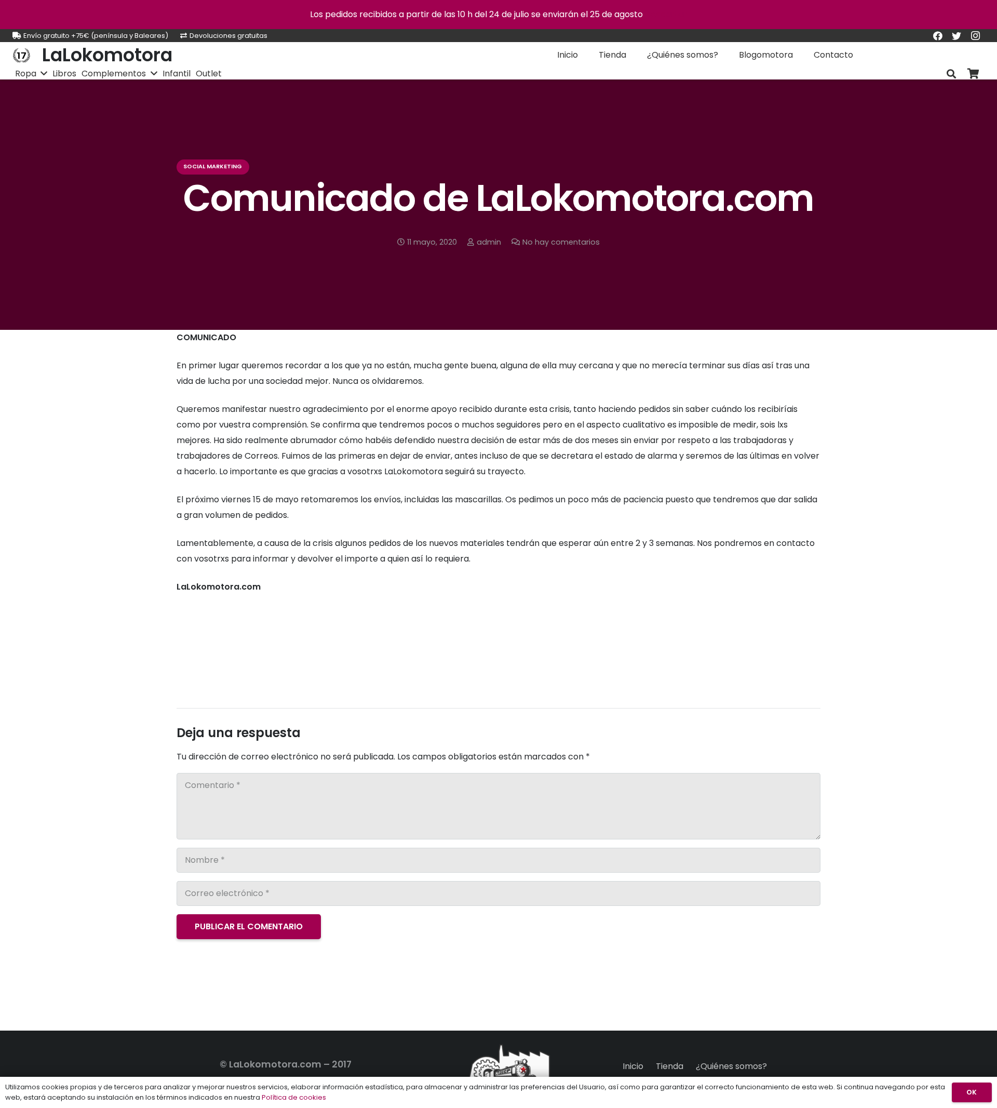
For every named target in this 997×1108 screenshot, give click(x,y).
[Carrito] (973, 74)
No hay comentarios (561, 242)
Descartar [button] (666, 14)
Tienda (669, 1066)
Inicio (633, 1066)
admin (489, 242)
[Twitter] (956, 35)
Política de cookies (294, 1097)
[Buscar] (951, 74)
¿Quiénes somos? (731, 1066)
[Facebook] (937, 35)
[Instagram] (975, 35)
